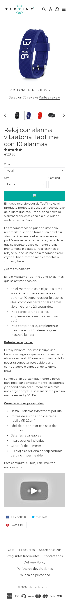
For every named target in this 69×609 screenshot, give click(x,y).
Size (6, 178)
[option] (17, 115)
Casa (11, 550)
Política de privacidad (34, 575)
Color (7, 164)
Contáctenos (53, 556)
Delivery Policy (34, 562)
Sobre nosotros (50, 550)
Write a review (49, 97)
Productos (27, 550)
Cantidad (54, 178)
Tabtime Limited (37, 586)
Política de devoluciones (35, 568)
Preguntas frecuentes (22, 556)
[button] (13, 150)
